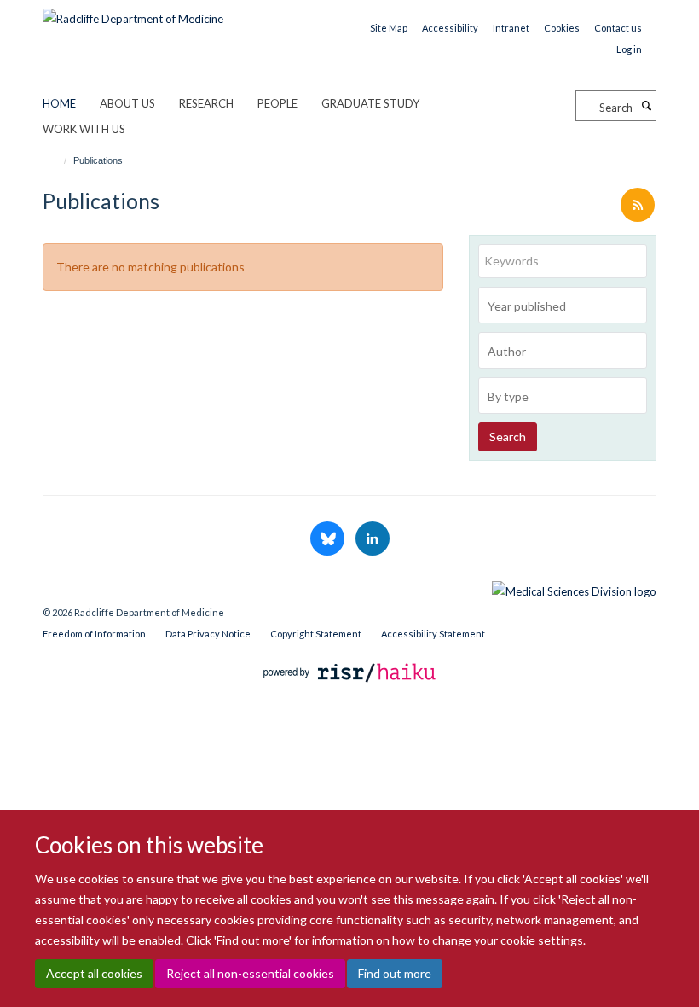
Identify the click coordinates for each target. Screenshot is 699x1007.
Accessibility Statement (433, 633)
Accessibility (450, 27)
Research (206, 103)
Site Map (388, 27)
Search (507, 436)
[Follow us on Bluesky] (328, 539)
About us (127, 103)
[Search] (646, 105)
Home (59, 103)
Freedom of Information (94, 633)
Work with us (84, 129)
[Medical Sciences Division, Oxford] (349, 587)
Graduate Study (370, 103)
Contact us (618, 27)
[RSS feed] (638, 205)
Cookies (562, 27)
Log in (629, 49)
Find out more (394, 973)
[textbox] (567, 306)
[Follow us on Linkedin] (372, 539)
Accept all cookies (94, 973)
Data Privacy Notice (208, 633)
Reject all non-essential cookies (250, 973)
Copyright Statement (315, 633)
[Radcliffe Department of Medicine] (133, 13)
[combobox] (562, 305)
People (277, 103)
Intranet (511, 27)
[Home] (57, 160)
